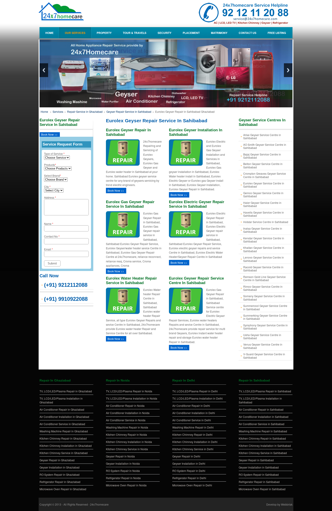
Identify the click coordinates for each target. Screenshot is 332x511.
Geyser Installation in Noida (123, 463)
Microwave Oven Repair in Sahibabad (262, 489)
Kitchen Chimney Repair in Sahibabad (262, 438)
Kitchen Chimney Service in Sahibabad (263, 453)
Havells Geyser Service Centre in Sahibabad (263, 213)
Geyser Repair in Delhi (186, 456)
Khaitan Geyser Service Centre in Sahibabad (263, 249)
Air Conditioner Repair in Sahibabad (261, 409)
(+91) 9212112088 (65, 285)
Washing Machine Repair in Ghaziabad (64, 431)
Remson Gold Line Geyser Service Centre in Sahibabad (264, 278)
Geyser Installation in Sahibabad (259, 467)
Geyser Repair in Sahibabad (256, 460)
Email (48, 249)
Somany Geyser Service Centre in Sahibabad (264, 297)
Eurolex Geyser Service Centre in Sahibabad (263, 184)
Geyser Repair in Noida (120, 456)
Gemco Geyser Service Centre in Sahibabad (263, 194)
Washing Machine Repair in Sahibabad (263, 431)
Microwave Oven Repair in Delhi (192, 485)
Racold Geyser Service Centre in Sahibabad (263, 268)
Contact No (52, 236)
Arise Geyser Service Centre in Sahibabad (262, 136)
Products (50, 165)
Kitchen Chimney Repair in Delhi (192, 434)
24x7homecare (99, 504)
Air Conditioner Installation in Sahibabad (263, 417)
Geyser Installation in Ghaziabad (59, 467)
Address (50, 197)
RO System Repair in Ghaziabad (59, 474)
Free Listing (277, 33)
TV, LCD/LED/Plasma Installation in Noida (131, 398)
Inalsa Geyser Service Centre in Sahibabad (262, 229)
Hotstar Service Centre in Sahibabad (265, 222)
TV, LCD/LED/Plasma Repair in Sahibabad (265, 391)
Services (58, 111)
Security (164, 33)
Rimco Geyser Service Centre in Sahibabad (263, 288)
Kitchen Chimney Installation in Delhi (194, 442)
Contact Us (247, 33)
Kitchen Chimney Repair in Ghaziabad (63, 438)
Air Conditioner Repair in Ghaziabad (62, 409)
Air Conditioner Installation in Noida (128, 413)
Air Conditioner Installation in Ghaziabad (64, 417)
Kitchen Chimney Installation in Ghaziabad (66, 445)
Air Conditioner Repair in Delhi (191, 405)
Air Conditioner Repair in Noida (125, 405)
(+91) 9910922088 (66, 299)
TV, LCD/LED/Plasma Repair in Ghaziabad (66, 391)
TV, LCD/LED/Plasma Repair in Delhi (195, 391)
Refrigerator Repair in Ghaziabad (60, 482)
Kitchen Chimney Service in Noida (127, 449)
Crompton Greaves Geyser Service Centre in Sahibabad (264, 175)
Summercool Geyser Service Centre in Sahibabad (265, 307)
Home (49, 33)
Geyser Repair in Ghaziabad (57, 460)
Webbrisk (286, 504)
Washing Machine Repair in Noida (127, 427)
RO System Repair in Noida (123, 471)
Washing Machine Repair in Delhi (193, 427)
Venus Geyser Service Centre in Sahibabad (262, 345)
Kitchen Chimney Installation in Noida (129, 442)
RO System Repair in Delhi (188, 471)
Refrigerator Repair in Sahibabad (259, 482)
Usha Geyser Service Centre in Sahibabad (262, 336)
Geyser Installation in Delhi (188, 463)
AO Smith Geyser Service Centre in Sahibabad (264, 146)
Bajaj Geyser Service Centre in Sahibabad (262, 155)
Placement (191, 33)
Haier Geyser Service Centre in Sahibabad (262, 204)
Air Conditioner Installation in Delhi (193, 413)
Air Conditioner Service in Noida (125, 420)
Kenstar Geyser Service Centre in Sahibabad (263, 239)
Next (288, 70)
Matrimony (219, 33)
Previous (44, 70)
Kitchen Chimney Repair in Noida (126, 434)
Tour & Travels (134, 33)
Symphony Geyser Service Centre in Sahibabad (265, 326)
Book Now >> (49, 134)
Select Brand (52, 175)
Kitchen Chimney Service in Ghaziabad (64, 453)
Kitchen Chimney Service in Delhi (192, 449)
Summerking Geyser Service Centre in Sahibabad (265, 316)
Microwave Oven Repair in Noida (126, 485)
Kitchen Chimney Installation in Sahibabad (265, 445)
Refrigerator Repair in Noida (123, 478)
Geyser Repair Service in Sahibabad (128, 111)
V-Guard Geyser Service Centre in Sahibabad (264, 355)
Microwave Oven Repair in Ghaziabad (63, 489)
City (47, 186)
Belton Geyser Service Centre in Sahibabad (263, 165)
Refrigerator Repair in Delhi (189, 478)
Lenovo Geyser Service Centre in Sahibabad (263, 258)
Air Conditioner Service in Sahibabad (261, 424)
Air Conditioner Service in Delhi (191, 420)
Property (104, 33)
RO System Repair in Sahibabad (259, 474)
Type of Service (54, 153)
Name (48, 224)
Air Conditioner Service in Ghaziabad (62, 424)
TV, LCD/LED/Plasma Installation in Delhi (197, 398)
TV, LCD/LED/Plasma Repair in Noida (129, 391)
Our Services (75, 33)
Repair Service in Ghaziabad (85, 111)
